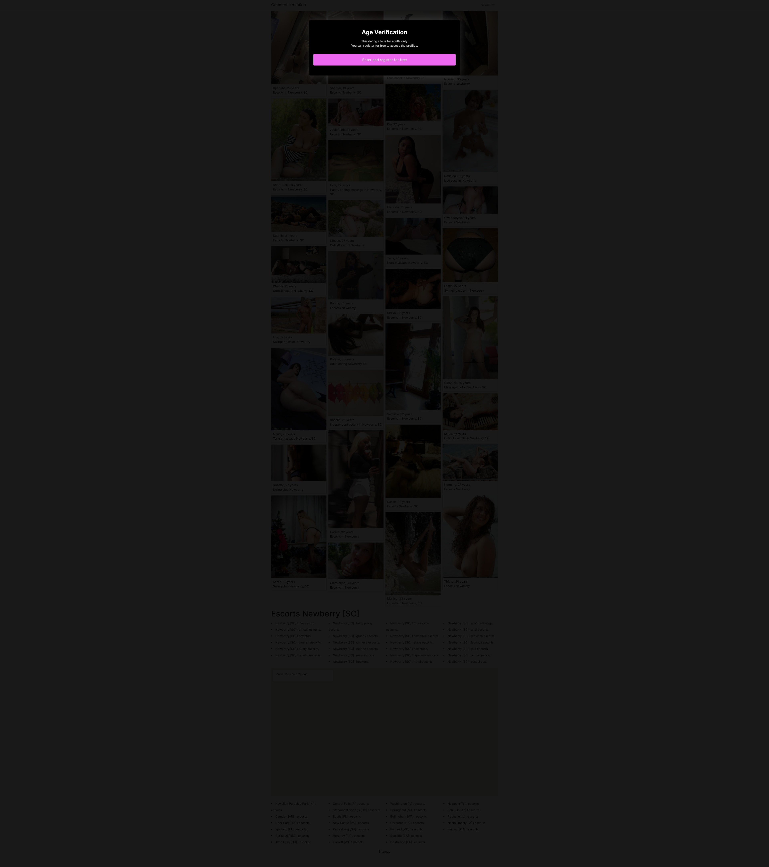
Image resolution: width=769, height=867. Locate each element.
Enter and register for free (384, 60)
